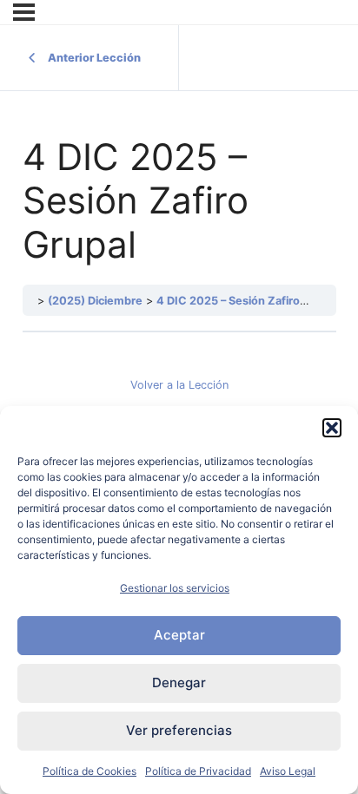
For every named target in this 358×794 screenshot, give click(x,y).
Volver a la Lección (179, 384)
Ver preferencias (179, 730)
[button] (332, 427)
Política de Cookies (89, 771)
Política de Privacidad (198, 771)
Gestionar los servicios (174, 587)
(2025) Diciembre (95, 300)
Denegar (179, 682)
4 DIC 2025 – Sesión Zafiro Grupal (247, 300)
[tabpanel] (179, 379)
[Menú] (24, 12)
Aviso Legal (287, 771)
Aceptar (179, 635)
